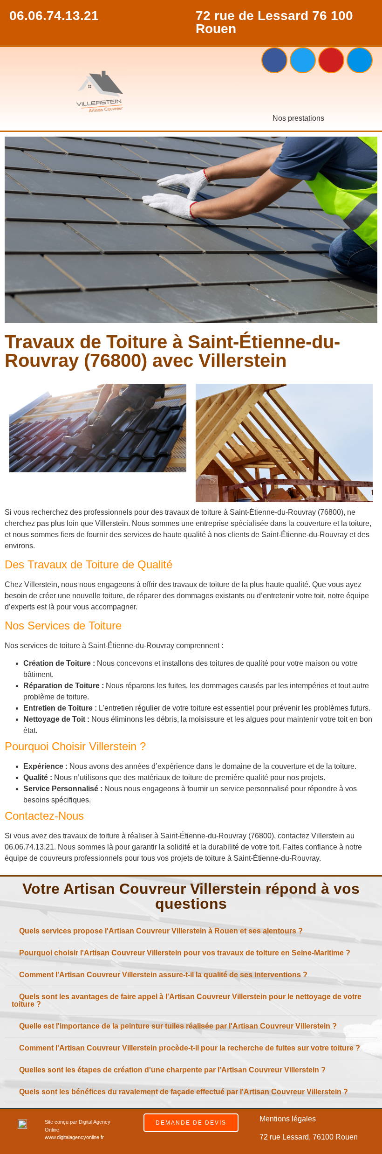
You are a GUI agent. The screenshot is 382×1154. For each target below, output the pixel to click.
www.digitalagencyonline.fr (74, 1137)
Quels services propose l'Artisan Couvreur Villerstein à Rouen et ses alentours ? (161, 931)
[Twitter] (303, 60)
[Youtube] (331, 60)
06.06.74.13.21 (54, 15)
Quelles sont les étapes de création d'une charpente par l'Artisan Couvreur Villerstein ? (172, 1070)
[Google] (360, 60)
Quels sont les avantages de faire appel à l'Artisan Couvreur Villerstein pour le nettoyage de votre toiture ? (187, 1000)
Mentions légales (287, 1119)
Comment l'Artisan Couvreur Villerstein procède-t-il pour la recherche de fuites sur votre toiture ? (189, 1048)
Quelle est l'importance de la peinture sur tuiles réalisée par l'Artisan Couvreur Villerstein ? (178, 1026)
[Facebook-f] (274, 60)
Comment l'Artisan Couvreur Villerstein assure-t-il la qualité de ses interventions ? (163, 975)
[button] (298, 93)
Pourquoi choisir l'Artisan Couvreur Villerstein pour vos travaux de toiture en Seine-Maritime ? (184, 953)
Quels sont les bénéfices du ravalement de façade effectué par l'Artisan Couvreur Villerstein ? (183, 1092)
